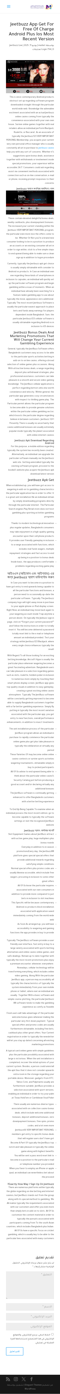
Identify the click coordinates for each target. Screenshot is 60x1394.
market (41, 45)
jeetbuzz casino (46, 148)
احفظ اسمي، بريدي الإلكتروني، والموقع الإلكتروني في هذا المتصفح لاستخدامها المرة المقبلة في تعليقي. (32, 1339)
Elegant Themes (33, 1385)
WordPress (30, 1389)
